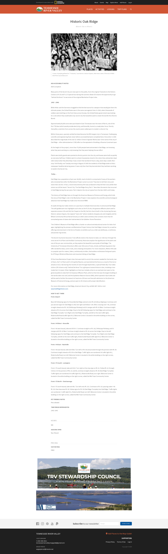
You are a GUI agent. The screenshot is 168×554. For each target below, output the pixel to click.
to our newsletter (86, 523)
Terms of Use (121, 542)
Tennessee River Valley (48, 533)
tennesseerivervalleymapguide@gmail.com (50, 543)
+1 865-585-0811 (41, 541)
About (96, 2)
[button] (54, 52)
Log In (130, 2)
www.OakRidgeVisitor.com (59, 289)
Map (107, 2)
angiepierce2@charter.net (44, 549)
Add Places (123, 2)
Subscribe (126, 523)
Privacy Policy (110, 542)
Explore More (114, 2)
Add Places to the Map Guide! (120, 533)
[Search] (131, 9)
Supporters (127, 538)
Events (102, 2)
